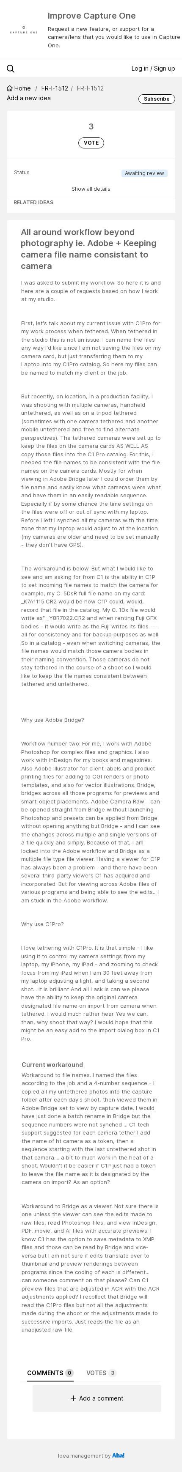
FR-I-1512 (54, 88)
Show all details (91, 189)
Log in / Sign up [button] (153, 68)
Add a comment (101, 1398)
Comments (49, 1372)
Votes (100, 1372)
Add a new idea (29, 97)
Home (23, 88)
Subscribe (157, 99)
